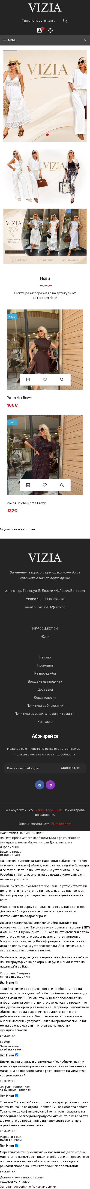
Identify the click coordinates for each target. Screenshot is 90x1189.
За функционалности (15, 1087)
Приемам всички (44, 1186)
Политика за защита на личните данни (45, 714)
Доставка (45, 690)
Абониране (70, 768)
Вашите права (10, 838)
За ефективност (64, 838)
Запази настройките (15, 1186)
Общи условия (45, 698)
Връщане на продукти (45, 682)
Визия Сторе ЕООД (47, 810)
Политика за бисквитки (45, 706)
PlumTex (24, 1182)
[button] (42, 134)
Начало (45, 657)
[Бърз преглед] (62, 379)
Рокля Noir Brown (20, 398)
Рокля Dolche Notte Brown (27, 503)
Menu (11, 40)
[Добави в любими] (45, 379)
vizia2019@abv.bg (51, 607)
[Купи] (28, 379)
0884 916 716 (54, 599)
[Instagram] (50, 784)
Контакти (45, 722)
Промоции (45, 665)
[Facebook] (39, 784)
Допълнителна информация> (21, 1177)
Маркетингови (38, 842)
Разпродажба (45, 673)
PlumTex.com (61, 824)
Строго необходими (37, 838)
